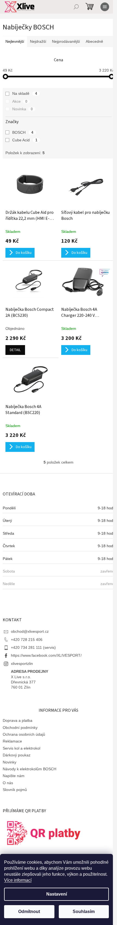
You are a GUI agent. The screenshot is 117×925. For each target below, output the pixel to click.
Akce (19, 101)
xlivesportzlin (22, 663)
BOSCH (22, 132)
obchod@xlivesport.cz (30, 631)
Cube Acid (24, 140)
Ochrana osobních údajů (24, 734)
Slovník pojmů (15, 789)
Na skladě (24, 93)
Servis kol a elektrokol (21, 748)
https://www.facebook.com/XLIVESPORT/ (46, 655)
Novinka (22, 109)
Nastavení (56, 894)
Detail (15, 350)
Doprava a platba (17, 720)
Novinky (9, 762)
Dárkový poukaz (16, 755)
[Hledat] (76, 6)
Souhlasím (84, 911)
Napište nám (13, 776)
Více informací (18, 880)
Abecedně (94, 41)
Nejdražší (38, 41)
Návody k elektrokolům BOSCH (29, 769)
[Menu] (104, 6)
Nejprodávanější (66, 41)
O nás (8, 783)
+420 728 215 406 (26, 639)
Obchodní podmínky (20, 727)
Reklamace (12, 741)
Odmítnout (29, 911)
